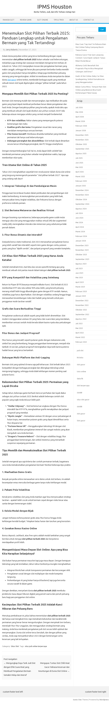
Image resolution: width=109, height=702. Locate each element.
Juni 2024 (79, 218)
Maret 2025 (80, 176)
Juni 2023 (79, 273)
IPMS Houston (54, 7)
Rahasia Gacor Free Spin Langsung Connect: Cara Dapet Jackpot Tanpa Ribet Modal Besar (90, 58)
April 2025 (80, 172)
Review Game (26, 20)
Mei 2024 (79, 222)
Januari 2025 (81, 186)
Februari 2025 (81, 181)
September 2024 (82, 204)
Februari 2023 (81, 291)
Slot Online (42, 20)
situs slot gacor (83, 400)
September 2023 (82, 259)
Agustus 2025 (81, 153)
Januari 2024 (81, 241)
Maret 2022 (80, 337)
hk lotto (80, 358)
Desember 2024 (82, 190)
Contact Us (88, 20)
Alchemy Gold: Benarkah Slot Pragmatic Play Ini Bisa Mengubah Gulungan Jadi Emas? (89, 68)
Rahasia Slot (8, 20)
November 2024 (82, 195)
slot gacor (11, 80)
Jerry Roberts (12, 50)
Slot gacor (81, 421)
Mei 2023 (79, 277)
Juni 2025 (79, 163)
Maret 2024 (80, 231)
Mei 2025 (79, 167)
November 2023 (82, 250)
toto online (81, 371)
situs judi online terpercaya (36, 646)
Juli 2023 (79, 268)
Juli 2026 (79, 107)
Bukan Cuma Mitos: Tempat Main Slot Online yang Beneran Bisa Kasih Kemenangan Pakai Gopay (91, 90)
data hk (80, 379)
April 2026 (80, 117)
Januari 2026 (81, 130)
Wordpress (104, 700)
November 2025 (82, 140)
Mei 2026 (79, 112)
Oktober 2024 (81, 199)
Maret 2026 (80, 121)
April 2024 (80, 227)
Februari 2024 (81, 236)
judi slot (80, 350)
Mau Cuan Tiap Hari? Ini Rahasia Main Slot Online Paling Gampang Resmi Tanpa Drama (91, 47)
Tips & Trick (59, 20)
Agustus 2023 (81, 264)
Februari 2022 (81, 342)
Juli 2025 (79, 158)
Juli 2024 (79, 213)
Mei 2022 (79, 328)
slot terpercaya (83, 385)
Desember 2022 (82, 300)
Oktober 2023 (81, 254)
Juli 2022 (79, 323)
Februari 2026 (81, 126)
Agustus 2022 (81, 319)
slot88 (79, 393)
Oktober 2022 (81, 310)
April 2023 (80, 282)
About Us (73, 20)
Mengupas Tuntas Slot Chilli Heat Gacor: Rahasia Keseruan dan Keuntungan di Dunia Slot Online (54, 667)
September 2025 (82, 149)
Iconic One (77, 700)
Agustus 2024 (81, 209)
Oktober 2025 (81, 144)
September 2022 (82, 314)
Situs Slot (15, 646)
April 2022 (80, 333)
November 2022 (82, 305)
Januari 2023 (81, 296)
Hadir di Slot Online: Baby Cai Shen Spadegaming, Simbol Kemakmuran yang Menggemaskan (90, 79)
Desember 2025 (82, 135)
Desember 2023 (82, 245)
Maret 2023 (80, 287)
